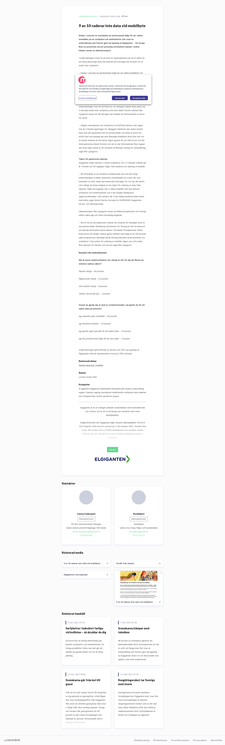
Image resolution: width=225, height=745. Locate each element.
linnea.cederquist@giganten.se (86, 531)
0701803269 (86, 535)
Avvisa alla (119, 98)
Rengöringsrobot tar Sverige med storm (136, 682)
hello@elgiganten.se (138, 531)
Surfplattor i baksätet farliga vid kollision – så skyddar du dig (86, 630)
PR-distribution (160, 740)
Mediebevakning (141, 740)
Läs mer (112, 449)
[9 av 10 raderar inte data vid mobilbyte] (138, 584)
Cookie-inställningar (87, 98)
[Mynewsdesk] (12, 740)
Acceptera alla (139, 98)
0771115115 (139, 535)
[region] (113, 89)
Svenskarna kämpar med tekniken (133, 630)
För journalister (200, 740)
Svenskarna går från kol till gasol (83, 682)
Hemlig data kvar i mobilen (91, 365)
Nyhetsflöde (216, 740)
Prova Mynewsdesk (180, 740)
